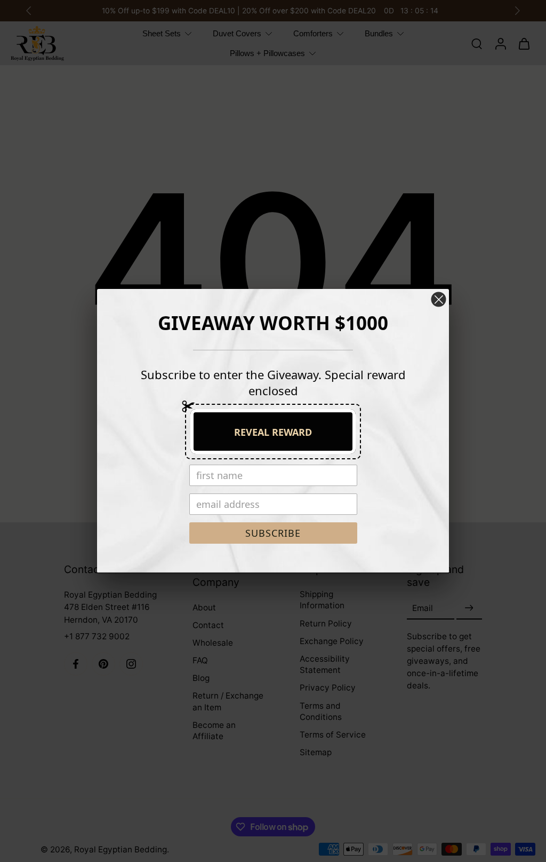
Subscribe (273, 533)
